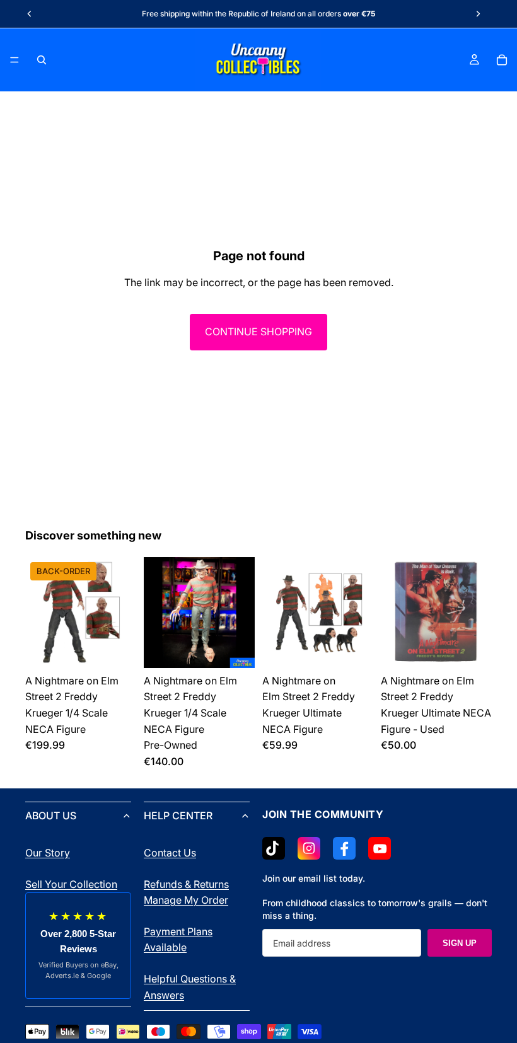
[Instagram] (309, 848)
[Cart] (502, 60)
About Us (50, 815)
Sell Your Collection (71, 884)
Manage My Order (186, 900)
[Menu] (14, 59)
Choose (127, 648)
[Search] (41, 60)
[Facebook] (344, 848)
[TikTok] (273, 848)
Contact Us (170, 852)
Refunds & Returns (186, 884)
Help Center (178, 815)
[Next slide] (478, 14)
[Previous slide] (30, 14)
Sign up (460, 943)
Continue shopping (258, 331)
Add (246, 648)
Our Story (47, 852)
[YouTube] (379, 848)
